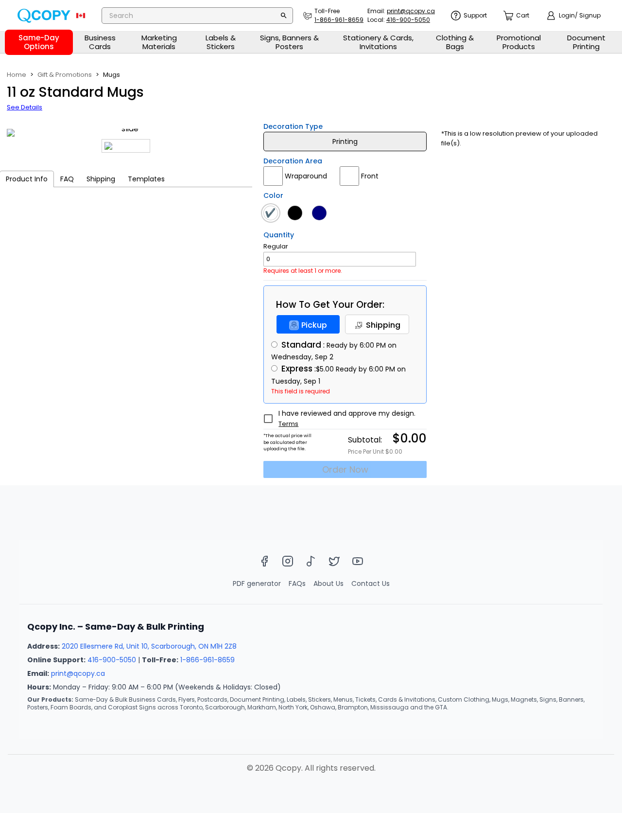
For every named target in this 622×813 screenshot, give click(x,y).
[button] (126, 133)
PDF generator (257, 583)
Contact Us (370, 583)
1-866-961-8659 (207, 660)
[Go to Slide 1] (126, 146)
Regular (275, 246)
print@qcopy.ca (78, 673)
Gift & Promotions (64, 74)
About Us (328, 583)
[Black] (297, 213)
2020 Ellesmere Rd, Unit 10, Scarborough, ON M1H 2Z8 (149, 646)
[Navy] (321, 213)
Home (16, 74)
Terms (288, 423)
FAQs (297, 583)
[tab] (67, 179)
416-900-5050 (111, 660)
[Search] (284, 15)
